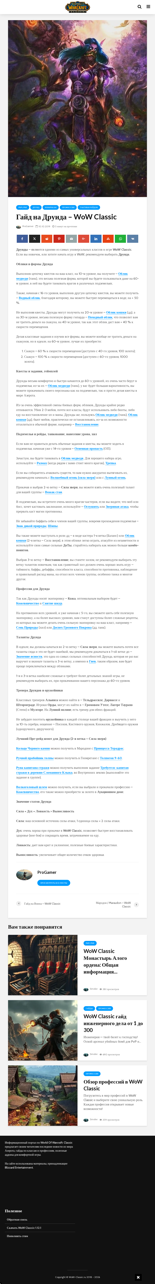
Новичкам (51, 207)
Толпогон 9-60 (111, 758)
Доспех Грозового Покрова (72, 627)
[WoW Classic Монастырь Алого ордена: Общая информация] (43, 965)
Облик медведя (59, 386)
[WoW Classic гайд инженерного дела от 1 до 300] (43, 1030)
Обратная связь (17, 1219)
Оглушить (91, 507)
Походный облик (100, 317)
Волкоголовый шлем (31, 787)
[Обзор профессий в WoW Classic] (43, 1095)
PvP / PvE (22, 207)
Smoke (93, 988)
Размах (42, 463)
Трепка (110, 463)
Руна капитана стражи (32, 768)
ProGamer (28, 226)
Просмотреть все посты (53, 883)
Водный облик (29, 298)
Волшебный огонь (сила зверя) (72, 478)
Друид (35, 207)
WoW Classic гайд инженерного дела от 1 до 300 (113, 1023)
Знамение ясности (29, 656)
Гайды (89, 1008)
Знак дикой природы (31, 526)
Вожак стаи (53, 492)
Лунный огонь (115, 478)
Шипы (53, 526)
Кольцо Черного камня (33, 748)
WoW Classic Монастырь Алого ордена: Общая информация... (105, 961)
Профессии (68, 207)
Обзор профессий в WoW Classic (113, 1085)
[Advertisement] (115, 1169)
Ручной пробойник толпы (35, 758)
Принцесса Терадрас (109, 748)
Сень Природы (27, 627)
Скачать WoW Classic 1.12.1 (24, 1228)
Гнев (92, 661)
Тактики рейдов (89, 207)
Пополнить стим (17, 1236)
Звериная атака (117, 507)
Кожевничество (27, 603)
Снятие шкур (52, 603)
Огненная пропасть (88, 448)
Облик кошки (116, 312)
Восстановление (86, 424)
